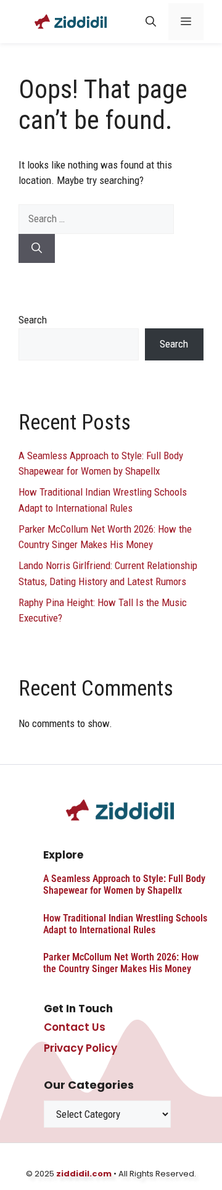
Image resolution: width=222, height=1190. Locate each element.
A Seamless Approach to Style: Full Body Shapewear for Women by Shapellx (124, 884)
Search (32, 320)
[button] (150, 21)
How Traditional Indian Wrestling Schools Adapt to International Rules (125, 924)
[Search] (36, 249)
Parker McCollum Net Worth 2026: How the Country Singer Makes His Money (121, 963)
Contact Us (74, 1027)
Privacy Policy (80, 1048)
